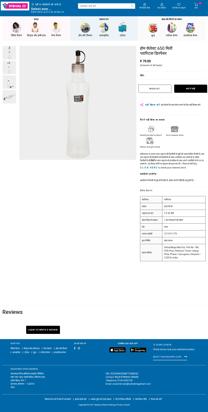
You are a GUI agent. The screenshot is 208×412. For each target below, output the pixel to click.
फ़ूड (34, 352)
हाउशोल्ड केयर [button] (190, 35)
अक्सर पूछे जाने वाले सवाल (101, 399)
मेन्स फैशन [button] (56, 35)
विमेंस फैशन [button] (16, 35)
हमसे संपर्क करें (80, 399)
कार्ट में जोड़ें (190, 88)
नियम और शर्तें (156, 399)
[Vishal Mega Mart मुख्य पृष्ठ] (15, 6)
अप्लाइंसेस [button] (104, 35)
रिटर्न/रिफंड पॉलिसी (123, 399)
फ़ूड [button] (153, 35)
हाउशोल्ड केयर (60, 352)
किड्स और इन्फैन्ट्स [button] (36, 35)
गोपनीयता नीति (141, 399)
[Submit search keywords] (132, 5)
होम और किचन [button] (85, 35)
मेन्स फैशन (48, 348)
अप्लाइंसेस (16, 352)
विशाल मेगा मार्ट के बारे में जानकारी (58, 399)
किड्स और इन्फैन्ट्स (31, 348)
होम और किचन (61, 348)
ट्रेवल (26, 352)
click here (148, 167)
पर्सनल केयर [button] (171, 35)
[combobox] (106, 6)
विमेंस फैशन (15, 348)
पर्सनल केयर (45, 352)
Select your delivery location (42, 8)
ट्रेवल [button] (122, 35)
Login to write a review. (43, 330)
